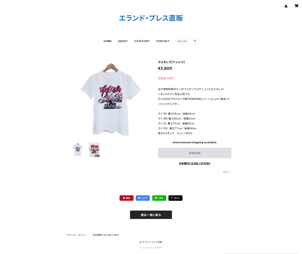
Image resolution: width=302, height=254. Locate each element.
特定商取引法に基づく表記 (106, 235)
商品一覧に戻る (151, 215)
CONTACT (163, 41)
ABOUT (123, 41)
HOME (108, 41)
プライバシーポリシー (76, 235)
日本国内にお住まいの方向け (194, 163)
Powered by (147, 247)
